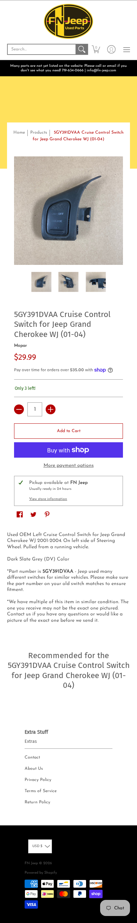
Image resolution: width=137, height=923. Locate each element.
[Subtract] (19, 409)
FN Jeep (31, 863)
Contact (32, 757)
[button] (96, 49)
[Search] (82, 49)
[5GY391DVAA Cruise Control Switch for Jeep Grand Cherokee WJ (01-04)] (41, 282)
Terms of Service (41, 791)
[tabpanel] (68, 579)
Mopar (20, 346)
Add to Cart (68, 431)
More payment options (69, 465)
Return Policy (37, 802)
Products (38, 133)
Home (19, 133)
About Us (34, 769)
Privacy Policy (38, 780)
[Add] (51, 409)
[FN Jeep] (68, 21)
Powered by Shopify (41, 873)
